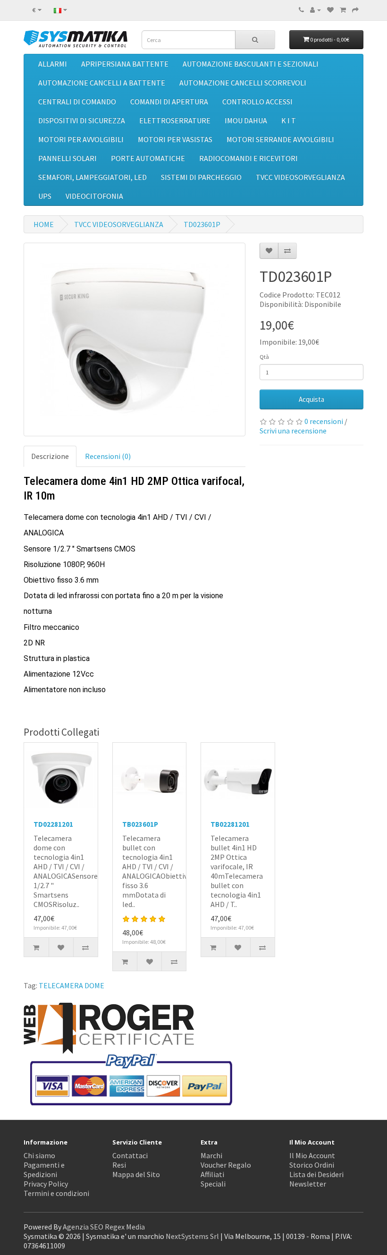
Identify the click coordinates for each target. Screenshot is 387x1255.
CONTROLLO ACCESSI (257, 101)
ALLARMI (52, 63)
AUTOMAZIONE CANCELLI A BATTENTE (101, 82)
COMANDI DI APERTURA (169, 101)
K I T (288, 120)
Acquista (311, 399)
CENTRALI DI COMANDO (77, 101)
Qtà (264, 356)
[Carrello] (343, 9)
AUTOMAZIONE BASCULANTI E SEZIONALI (251, 63)
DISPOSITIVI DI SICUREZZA (81, 120)
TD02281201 (53, 824)
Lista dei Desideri (316, 1174)
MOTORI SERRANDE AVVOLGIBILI (280, 139)
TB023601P (140, 824)
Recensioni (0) (108, 456)
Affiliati (212, 1174)
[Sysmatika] (75, 38)
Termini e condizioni (56, 1193)
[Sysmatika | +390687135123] (301, 9)
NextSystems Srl (192, 1236)
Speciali (213, 1183)
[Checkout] (355, 9)
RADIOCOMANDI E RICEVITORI (248, 158)
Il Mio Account (312, 1155)
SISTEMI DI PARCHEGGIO (201, 177)
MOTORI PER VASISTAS (175, 139)
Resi (119, 1165)
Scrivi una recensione (293, 430)
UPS (44, 196)
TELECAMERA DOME (71, 985)
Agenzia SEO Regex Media (104, 1226)
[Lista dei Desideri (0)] (330, 9)
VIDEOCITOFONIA (94, 196)
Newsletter (307, 1183)
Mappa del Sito (136, 1174)
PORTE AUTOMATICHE (148, 158)
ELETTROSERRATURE (174, 120)
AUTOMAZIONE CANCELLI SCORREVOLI (242, 82)
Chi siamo (39, 1155)
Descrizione (50, 456)
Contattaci (130, 1155)
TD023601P (202, 224)
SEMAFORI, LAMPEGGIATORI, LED (92, 177)
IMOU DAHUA (246, 120)
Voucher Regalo (226, 1165)
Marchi (211, 1155)
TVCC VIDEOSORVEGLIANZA (300, 177)
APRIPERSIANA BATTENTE (124, 63)
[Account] (315, 9)
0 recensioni (323, 421)
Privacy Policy (46, 1183)
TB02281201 (230, 824)
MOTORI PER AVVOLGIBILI (81, 139)
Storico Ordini (311, 1165)
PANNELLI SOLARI (67, 158)
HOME (44, 224)
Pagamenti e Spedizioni (44, 1169)
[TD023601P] (134, 339)
